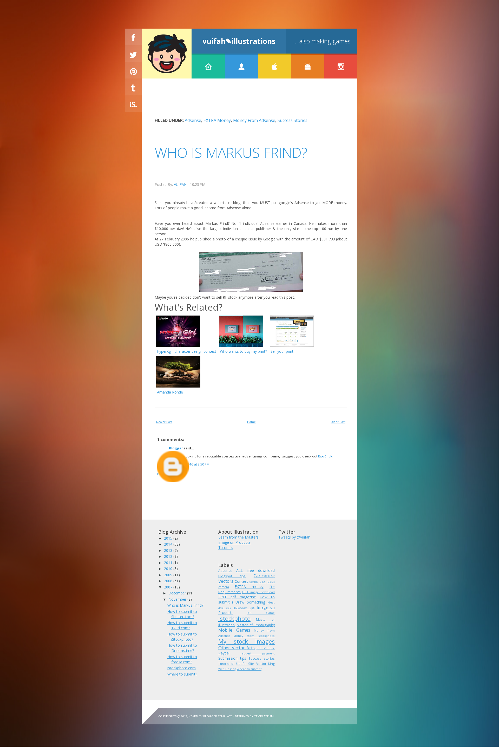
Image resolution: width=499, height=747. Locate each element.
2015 (168, 538)
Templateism (264, 716)
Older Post (338, 422)
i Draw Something (248, 602)
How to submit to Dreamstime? (182, 648)
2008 (168, 580)
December (177, 593)
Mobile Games (234, 630)
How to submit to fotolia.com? (182, 659)
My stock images (246, 641)
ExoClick (325, 456)
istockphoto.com (181, 667)
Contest (241, 581)
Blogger (176, 448)
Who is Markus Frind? (185, 605)
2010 (168, 568)
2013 (168, 550)
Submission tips (232, 658)
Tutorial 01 (226, 664)
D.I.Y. (262, 582)
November (177, 599)
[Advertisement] (249, 102)
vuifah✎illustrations (238, 41)
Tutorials (225, 547)
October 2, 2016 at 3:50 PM (189, 464)
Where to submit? (182, 674)
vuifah (180, 184)
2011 (168, 562)
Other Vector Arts (236, 648)
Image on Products (234, 542)
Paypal (223, 653)
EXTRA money (217, 120)
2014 (168, 544)
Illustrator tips (243, 608)
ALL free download (255, 570)
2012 (168, 556)
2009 (168, 574)
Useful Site (245, 663)
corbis (253, 582)
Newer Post (164, 422)
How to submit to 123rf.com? (182, 625)
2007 (168, 587)
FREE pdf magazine (237, 596)
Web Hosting (227, 669)
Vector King (265, 663)
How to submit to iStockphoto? (182, 637)
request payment (257, 653)
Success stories (292, 120)
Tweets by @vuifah (294, 537)
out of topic (266, 648)
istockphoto (234, 618)
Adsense (193, 120)
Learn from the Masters (238, 537)
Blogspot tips (232, 576)
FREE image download (258, 592)
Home (251, 422)
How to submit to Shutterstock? (182, 614)
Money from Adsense (254, 120)
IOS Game (261, 613)
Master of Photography (256, 625)
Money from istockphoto (254, 636)
